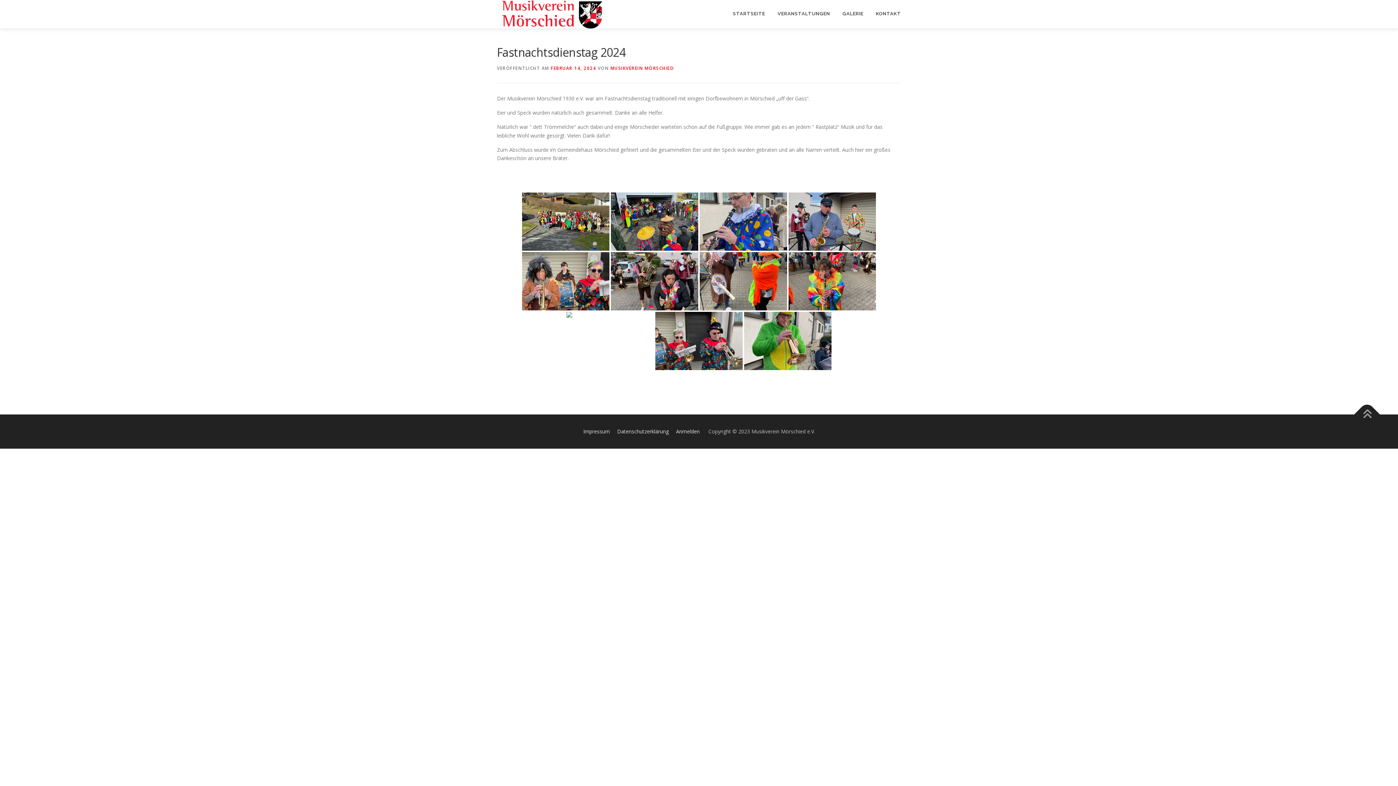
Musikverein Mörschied (642, 68)
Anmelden (688, 431)
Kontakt (888, 13)
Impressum (596, 431)
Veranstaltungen (804, 13)
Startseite (749, 13)
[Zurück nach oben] (1367, 415)
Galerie (853, 13)
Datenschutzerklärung (643, 431)
